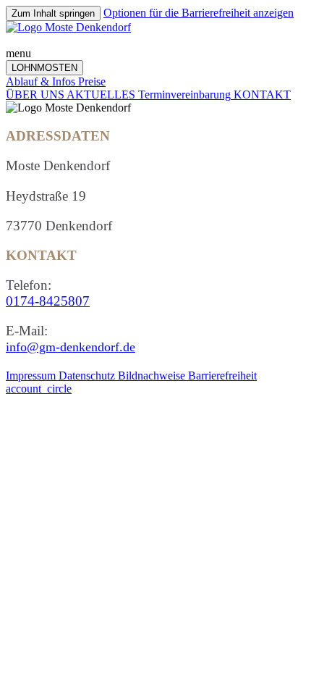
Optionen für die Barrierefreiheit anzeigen (198, 13)
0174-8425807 (48, 301)
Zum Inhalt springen (53, 13)
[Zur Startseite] (68, 27)
